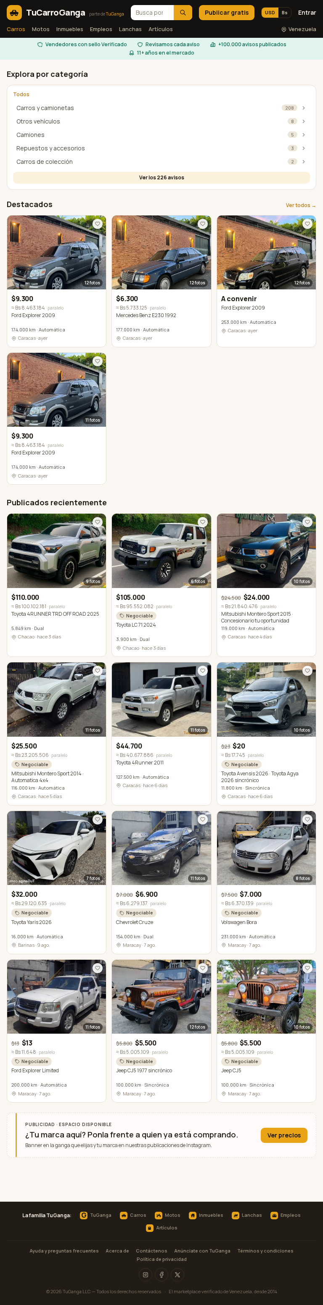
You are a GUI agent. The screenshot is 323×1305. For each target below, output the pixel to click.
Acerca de (117, 1250)
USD (270, 12)
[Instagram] (145, 1274)
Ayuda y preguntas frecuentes (64, 1250)
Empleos (101, 29)
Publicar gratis (227, 12)
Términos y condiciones (265, 1250)
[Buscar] (183, 12)
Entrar (307, 12)
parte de (106, 14)
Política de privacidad (162, 1259)
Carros (16, 29)
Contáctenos (151, 1250)
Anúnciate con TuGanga (202, 1250)
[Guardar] (98, 224)
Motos (41, 29)
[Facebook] (161, 1274)
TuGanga (96, 1215)
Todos (21, 94)
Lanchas (130, 29)
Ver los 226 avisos (161, 177)
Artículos (160, 29)
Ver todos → (301, 205)
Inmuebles (69, 29)
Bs (285, 12)
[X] (177, 1274)
